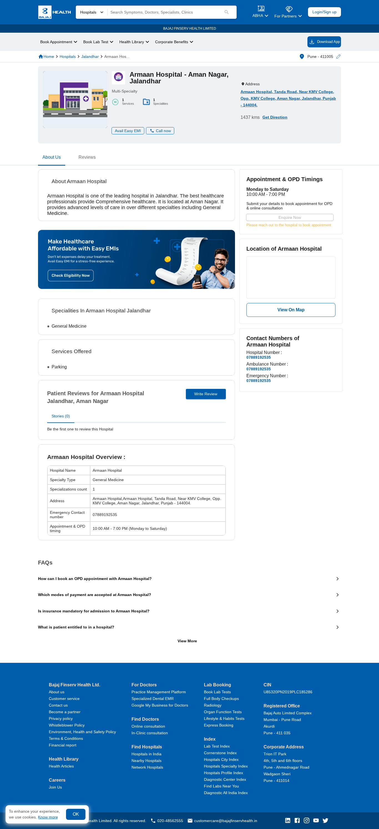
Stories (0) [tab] (61, 416)
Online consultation (148, 726)
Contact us (58, 705)
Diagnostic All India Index (226, 792)
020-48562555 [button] (170, 820)
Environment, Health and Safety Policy (82, 732)
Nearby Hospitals (146, 760)
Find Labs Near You (221, 786)
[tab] (51, 158)
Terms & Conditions (66, 738)
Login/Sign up (324, 12)
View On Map (291, 309)
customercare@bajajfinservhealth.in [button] (225, 820)
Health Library (131, 42)
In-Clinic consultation (150, 733)
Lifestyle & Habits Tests (224, 718)
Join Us (55, 787)
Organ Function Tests (223, 712)
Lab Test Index (217, 746)
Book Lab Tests (217, 692)
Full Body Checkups (221, 698)
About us (56, 692)
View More (187, 641)
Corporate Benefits (171, 42)
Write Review (205, 394)
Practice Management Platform (159, 692)
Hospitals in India (146, 754)
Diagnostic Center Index (225, 779)
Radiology (212, 705)
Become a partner (64, 712)
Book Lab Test (95, 42)
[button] (338, 57)
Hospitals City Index (221, 759)
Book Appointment (56, 42)
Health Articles (61, 766)
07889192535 (258, 357)
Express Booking (218, 725)
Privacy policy (61, 718)
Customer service (64, 698)
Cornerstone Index (220, 753)
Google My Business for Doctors (160, 705)
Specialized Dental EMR (153, 698)
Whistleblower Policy (67, 725)
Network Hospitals (147, 767)
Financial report (62, 745)
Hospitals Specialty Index (226, 766)
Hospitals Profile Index (223, 773)
